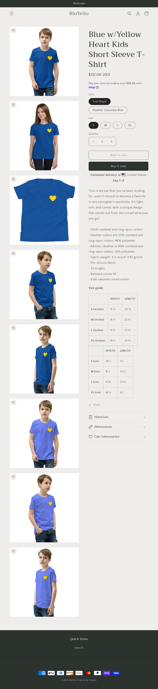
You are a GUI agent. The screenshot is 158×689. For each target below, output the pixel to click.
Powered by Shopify (87, 680)
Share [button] (96, 404)
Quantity (93, 133)
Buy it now (118, 166)
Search (79, 647)
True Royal (100, 101)
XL (130, 125)
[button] (11, 13)
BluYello (73, 680)
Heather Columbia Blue (108, 110)
